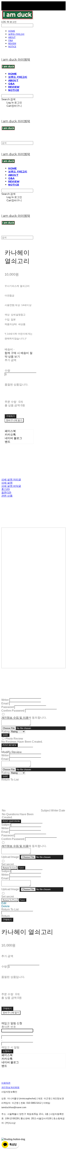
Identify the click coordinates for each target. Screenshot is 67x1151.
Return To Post (10, 900)
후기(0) (5, 489)
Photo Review (14, 738)
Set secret (7, 864)
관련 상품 (7, 495)
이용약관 (5, 1083)
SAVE (5, 735)
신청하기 (7, 1051)
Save (21, 867)
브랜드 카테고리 (16, 34)
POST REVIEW (9, 745)
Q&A (10, 40)
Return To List (9, 867)
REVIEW (12, 43)
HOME (11, 30)
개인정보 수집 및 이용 (15, 717)
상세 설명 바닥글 (11, 486)
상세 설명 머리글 (11, 479)
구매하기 (7, 919)
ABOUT (11, 37)
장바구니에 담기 (11, 1012)
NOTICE (12, 46)
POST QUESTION (11, 821)
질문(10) (6, 492)
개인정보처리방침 (10, 1087)
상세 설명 (7, 482)
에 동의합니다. (24, 717)
